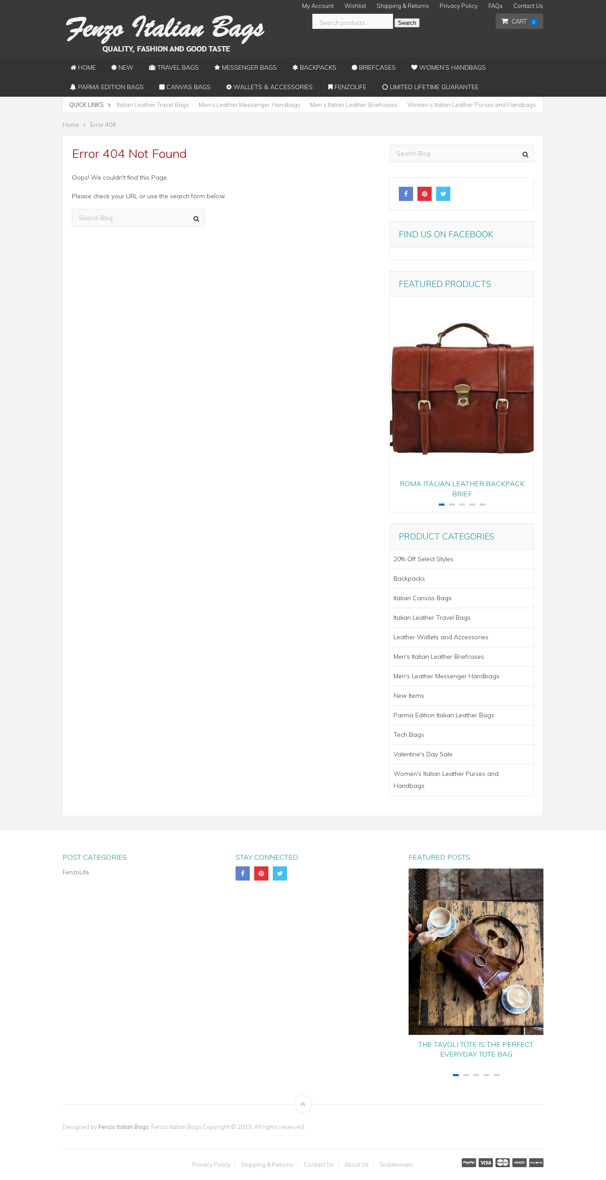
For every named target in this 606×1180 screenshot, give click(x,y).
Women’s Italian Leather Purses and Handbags (471, 104)
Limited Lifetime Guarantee (433, 87)
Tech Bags (409, 735)
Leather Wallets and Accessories (441, 637)
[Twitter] (443, 194)
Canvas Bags (188, 87)
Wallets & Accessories (272, 87)
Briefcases (376, 67)
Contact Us (528, 6)
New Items (409, 696)
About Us (356, 1165)
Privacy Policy (459, 6)
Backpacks (317, 67)
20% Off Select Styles (423, 559)
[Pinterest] (424, 194)
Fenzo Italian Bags (123, 1126)
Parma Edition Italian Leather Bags (444, 715)
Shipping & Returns (403, 6)
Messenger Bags (248, 67)
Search (407, 23)
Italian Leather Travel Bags (153, 104)
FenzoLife (349, 87)
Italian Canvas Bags (423, 598)
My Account (318, 6)
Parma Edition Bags (110, 87)
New (125, 67)
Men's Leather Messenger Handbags (447, 676)
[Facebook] (406, 194)
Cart (523, 21)
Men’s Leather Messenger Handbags (249, 104)
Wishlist (355, 6)
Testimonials (396, 1165)
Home (86, 67)
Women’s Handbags (451, 67)
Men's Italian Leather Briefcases (439, 657)
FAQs (495, 6)
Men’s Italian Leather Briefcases (353, 104)
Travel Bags (177, 67)
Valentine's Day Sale (423, 754)
